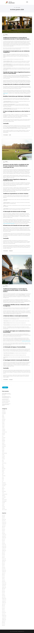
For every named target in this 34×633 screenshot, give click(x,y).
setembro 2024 (4, 537)
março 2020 (3, 595)
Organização (3, 475)
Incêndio (3, 454)
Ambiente (3, 417)
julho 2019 (3, 605)
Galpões (3, 451)
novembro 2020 (4, 584)
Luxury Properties (5, 93)
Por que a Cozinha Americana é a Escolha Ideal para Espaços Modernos (6, 404)
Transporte (3, 508)
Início (14, 7)
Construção (10, 379)
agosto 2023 (3, 551)
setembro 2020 (4, 587)
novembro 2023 (4, 547)
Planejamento (4, 482)
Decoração (3, 433)
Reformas (3, 488)
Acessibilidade (4, 412)
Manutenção (3, 468)
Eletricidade (3, 440)
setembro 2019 (4, 602)
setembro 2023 (4, 550)
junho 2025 (3, 529)
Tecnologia (3, 502)
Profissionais (3, 485)
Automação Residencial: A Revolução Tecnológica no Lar (6, 400)
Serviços (3, 498)
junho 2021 (3, 575)
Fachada (3, 450)
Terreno (3, 505)
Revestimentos (4, 491)
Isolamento (3, 458)
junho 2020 (3, 591)
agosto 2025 (3, 526)
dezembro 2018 (4, 615)
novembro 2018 (4, 616)
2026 (16, 7)
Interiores (3, 457)
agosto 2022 (3, 561)
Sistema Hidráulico (4, 499)
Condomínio (3, 429)
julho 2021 (3, 574)
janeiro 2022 (3, 568)
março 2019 (3, 611)
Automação (3, 420)
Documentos (3, 437)
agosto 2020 (3, 588)
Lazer (2, 464)
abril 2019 (3, 609)
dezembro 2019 (4, 598)
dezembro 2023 (4, 546)
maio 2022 (3, 564)
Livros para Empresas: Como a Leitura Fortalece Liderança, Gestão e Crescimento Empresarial (6, 397)
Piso (2, 481)
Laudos (3, 461)
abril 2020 (3, 594)
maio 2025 (3, 530)
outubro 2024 (4, 536)
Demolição (3, 434)
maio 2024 (3, 540)
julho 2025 (3, 527)
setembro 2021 (4, 571)
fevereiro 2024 (4, 544)
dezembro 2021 (4, 570)
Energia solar (3, 444)
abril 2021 (3, 578)
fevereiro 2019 (4, 612)
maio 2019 (3, 608)
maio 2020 (3, 592)
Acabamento (11, 250)
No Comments (6, 250)
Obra (2, 474)
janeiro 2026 (3, 520)
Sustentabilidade (4, 501)
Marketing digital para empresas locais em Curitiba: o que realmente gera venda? (6, 394)
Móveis (3, 471)
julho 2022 (3, 563)
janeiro (19, 7)
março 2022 (3, 567)
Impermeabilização (4, 453)
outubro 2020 (4, 585)
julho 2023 (3, 553)
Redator (6, 34)
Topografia (3, 506)
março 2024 (3, 543)
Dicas (2, 436)
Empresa (3, 443)
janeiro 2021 (3, 581)
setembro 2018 (4, 619)
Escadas (3, 447)
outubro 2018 (4, 618)
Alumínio (3, 416)
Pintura (3, 478)
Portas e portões (4, 484)
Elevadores (3, 441)
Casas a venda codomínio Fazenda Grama (8, 223)
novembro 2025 (4, 523)
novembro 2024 (4, 534)
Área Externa (3, 419)
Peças (3, 477)
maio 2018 (3, 625)
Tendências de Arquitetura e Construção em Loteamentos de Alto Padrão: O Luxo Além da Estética (15, 290)
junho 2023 (3, 554)
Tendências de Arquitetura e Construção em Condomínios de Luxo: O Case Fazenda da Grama (16, 38)
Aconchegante (4, 413)
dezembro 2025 (4, 522)
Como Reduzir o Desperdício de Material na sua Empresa (6, 402)
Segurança (3, 495)
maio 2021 (3, 577)
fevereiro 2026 (4, 519)
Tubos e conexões (4, 509)
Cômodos (3, 426)
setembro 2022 (4, 560)
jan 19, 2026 (6, 35)
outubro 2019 (4, 601)
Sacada (3, 492)
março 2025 (3, 533)
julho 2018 (3, 622)
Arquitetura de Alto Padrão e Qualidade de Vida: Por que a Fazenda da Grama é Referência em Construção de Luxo (16, 166)
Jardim (3, 460)
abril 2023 (3, 557)
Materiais (3, 470)
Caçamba (3, 423)
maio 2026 (3, 516)
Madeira (3, 467)
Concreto (3, 427)
